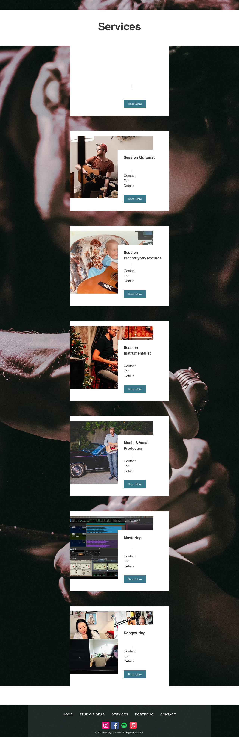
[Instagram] (105, 725)
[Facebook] (115, 725)
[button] (135, 104)
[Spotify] (124, 725)
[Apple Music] (133, 725)
